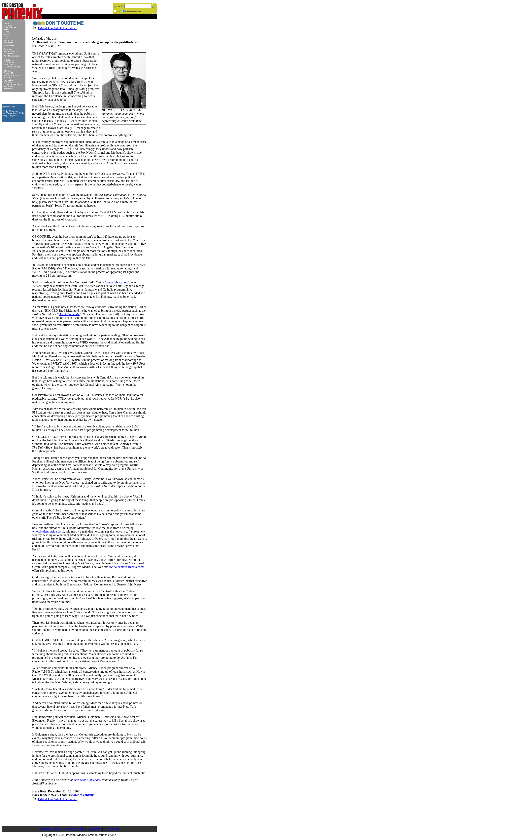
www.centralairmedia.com (126, 567)
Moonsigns (9, 45)
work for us (111, 829)
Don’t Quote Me (69, 314)
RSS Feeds (8, 82)
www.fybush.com (117, 282)
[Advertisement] (79, 813)
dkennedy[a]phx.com (87, 779)
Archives (8, 89)
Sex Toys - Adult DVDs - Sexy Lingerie (13, 114)
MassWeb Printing (12, 67)
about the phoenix (51, 829)
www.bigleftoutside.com (47, 531)
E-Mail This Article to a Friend (57, 28)
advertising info (75, 829)
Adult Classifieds (11, 56)
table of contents (83, 795)
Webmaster (94, 829)
